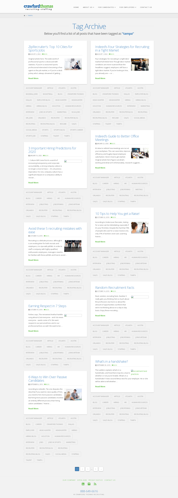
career (105, 183)
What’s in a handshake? (111, 361)
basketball (48, 94)
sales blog (107, 201)
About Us (88, 4)
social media (31, 130)
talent (56, 136)
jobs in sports (45, 112)
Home (76, 7)
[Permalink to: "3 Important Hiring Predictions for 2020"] (73, 166)
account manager (34, 88)
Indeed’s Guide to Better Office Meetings (117, 138)
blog (60, 94)
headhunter (77, 100)
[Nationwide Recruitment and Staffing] (38, 6)
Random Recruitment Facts (114, 287)
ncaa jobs (76, 112)
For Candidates (106, 4)
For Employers (127, 4)
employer (30, 430)
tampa (67, 136)
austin (73, 88)
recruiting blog (48, 124)
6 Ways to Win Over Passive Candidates (47, 379)
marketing (61, 112)
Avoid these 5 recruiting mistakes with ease (55, 230)
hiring (28, 106)
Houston (56, 106)
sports (45, 130)
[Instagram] (89, 484)
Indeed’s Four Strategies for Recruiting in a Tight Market (122, 48)
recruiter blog (71, 118)
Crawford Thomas (75, 94)
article (50, 88)
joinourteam (74, 204)
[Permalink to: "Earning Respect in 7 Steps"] (73, 319)
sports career (76, 130)
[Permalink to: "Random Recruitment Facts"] (139, 301)
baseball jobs (32, 94)
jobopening (125, 189)
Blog (45, 54)
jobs (41, 442)
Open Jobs (82, 480)
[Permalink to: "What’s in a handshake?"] (139, 372)
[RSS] (95, 484)
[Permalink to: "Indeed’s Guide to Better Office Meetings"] (139, 153)
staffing (44, 136)
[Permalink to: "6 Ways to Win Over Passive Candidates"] (73, 394)
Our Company (69, 480)
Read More (33, 78)
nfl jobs (29, 118)
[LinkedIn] (83, 484)
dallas (29, 100)
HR (125, 183)
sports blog (59, 130)
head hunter (60, 100)
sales (74, 124)
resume (63, 124)
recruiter (55, 118)
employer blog (43, 100)
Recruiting (30, 124)
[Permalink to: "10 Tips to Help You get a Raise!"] (139, 227)
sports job (30, 136)
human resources (73, 106)
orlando (42, 118)
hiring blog (42, 106)
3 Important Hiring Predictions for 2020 (52, 150)
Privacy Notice (96, 480)
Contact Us (146, 7)
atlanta (62, 88)
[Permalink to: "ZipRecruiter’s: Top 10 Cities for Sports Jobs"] (73, 64)
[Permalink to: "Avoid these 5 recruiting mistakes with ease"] (73, 246)
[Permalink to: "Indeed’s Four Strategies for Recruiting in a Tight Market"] (139, 64)
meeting (139, 189)
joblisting (110, 189)
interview (30, 112)
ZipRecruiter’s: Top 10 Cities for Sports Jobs (50, 48)
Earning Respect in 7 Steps (47, 305)
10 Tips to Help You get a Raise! (117, 213)
